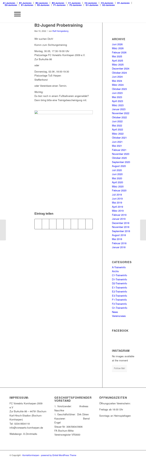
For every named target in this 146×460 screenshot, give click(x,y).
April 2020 (117, 182)
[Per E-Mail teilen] (89, 224)
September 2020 (121, 162)
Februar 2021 (119, 150)
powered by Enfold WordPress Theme (58, 455)
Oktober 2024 (119, 72)
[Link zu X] (122, 455)
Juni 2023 (117, 93)
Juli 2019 (117, 194)
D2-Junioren (11, 5)
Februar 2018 (119, 243)
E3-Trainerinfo (119, 295)
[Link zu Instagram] (128, 455)
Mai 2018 (117, 239)
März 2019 (118, 210)
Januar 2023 (118, 109)
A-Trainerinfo (119, 267)
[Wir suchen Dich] (143, 230)
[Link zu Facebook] (116, 455)
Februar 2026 (119, 52)
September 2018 (121, 231)
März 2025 (118, 64)
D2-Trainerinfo (119, 283)
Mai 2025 (117, 56)
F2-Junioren (76, 5)
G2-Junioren (108, 5)
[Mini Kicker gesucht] (3, 230)
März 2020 (118, 186)
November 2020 (120, 154)
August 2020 (119, 166)
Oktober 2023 (119, 89)
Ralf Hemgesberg (60, 31)
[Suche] (6, 14)
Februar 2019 (119, 215)
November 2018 (120, 227)
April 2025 (117, 60)
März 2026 (118, 48)
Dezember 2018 (120, 223)
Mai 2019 (117, 202)
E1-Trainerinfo (119, 287)
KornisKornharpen (30, 455)
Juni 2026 (117, 44)
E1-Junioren (27, 5)
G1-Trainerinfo (119, 308)
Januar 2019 (118, 219)
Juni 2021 (117, 141)
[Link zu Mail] (133, 455)
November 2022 (120, 113)
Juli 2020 (117, 170)
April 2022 (117, 129)
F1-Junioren (59, 5)
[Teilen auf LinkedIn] (59, 224)
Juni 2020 (117, 174)
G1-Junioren (92, 5)
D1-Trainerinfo (119, 279)
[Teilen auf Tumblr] (67, 224)
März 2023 (118, 105)
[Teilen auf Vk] (74, 224)
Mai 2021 (117, 145)
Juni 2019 (117, 198)
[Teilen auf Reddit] (81, 224)
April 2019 (117, 206)
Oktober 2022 (119, 117)
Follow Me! (119, 368)
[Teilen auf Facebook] (38, 224)
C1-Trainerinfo (119, 275)
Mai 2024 (117, 81)
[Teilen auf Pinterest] (52, 224)
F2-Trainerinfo (119, 304)
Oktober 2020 (119, 158)
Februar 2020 (119, 190)
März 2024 (118, 85)
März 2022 (118, 133)
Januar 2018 (118, 247)
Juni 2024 (117, 76)
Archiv (115, 271)
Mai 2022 (117, 125)
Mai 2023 (117, 97)
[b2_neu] (17, 31)
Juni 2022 (117, 121)
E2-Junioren (43, 5)
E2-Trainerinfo (119, 291)
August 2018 (119, 235)
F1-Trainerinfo (119, 299)
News (115, 312)
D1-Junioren (123, 3)
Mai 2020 (117, 178)
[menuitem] (123, 3)
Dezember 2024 (120, 68)
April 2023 (117, 101)
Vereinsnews (119, 316)
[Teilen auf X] (45, 224)
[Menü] (15, 14)
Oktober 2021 (119, 137)
